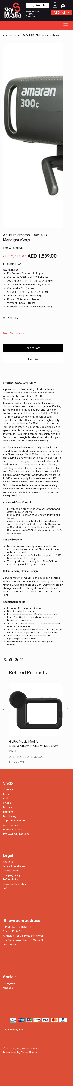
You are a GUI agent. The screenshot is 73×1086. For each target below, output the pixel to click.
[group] (35, 599)
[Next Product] (68, 584)
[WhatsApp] (5, 535)
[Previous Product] (3, 584)
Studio (7, 678)
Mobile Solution (12, 705)
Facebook (8, 863)
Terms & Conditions (14, 741)
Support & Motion (14, 696)
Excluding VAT (16, 637)
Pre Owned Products (16, 709)
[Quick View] (36, 585)
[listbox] (61, 12)
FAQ (5, 763)
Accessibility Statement (17, 759)
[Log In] (64, 6)
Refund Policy (10, 754)
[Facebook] (10, 535)
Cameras (8, 665)
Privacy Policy (11, 746)
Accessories (10, 700)
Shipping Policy (11, 750)
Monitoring (9, 691)
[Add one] (21, 201)
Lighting (8, 687)
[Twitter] (21, 535)
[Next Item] (57, 73)
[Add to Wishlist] (33, 245)
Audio (6, 674)
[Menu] (66, 25)
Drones (7, 683)
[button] (61, 12)
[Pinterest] (16, 535)
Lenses (7, 669)
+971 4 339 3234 (32, 11)
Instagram (9, 858)
